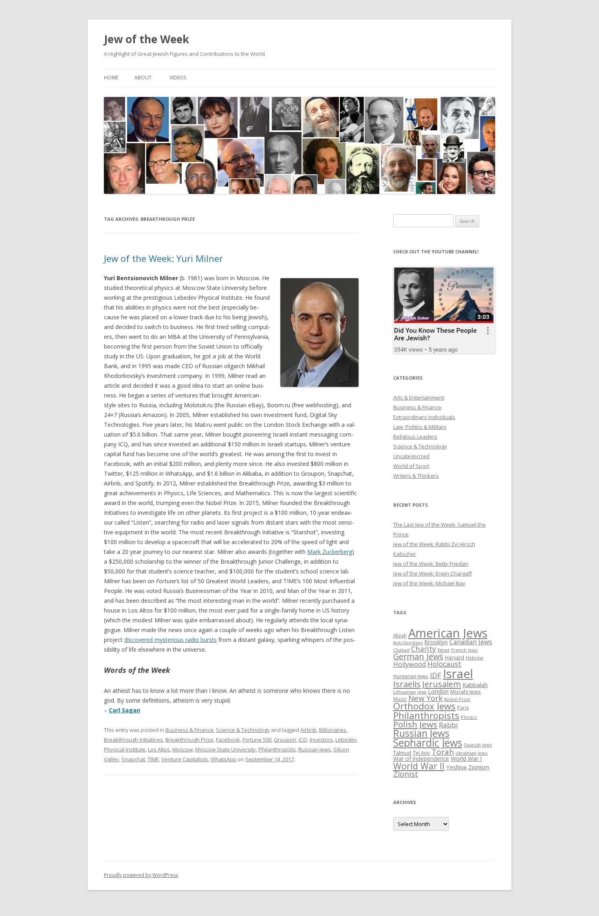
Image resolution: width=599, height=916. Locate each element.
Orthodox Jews (424, 706)
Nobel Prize (457, 699)
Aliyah (400, 635)
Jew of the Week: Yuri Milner (163, 258)
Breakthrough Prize (189, 739)
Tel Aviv (421, 752)
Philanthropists (277, 749)
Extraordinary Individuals (424, 417)
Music (400, 699)
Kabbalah (475, 685)
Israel (458, 674)
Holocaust (444, 664)
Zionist (405, 774)
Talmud (402, 752)
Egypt (443, 650)
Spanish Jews (478, 745)
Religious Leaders (415, 436)
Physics (469, 717)
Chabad (401, 650)
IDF (435, 675)
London (438, 691)
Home (111, 77)
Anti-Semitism (408, 643)
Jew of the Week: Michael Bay (429, 583)
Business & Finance (189, 730)
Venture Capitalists (184, 759)
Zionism (478, 767)
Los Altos (159, 749)
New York (425, 698)
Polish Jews (415, 724)
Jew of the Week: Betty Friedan (430, 563)
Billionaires (332, 730)
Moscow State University (225, 749)
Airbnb (308, 730)
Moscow (182, 749)
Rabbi (448, 724)
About (143, 77)
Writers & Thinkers (416, 475)
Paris (463, 707)
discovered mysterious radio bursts (170, 640)
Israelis (407, 684)
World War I (466, 758)
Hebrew (474, 658)
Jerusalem (441, 684)
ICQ (303, 739)
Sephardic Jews (427, 742)
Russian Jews (314, 749)
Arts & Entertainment (418, 397)
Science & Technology (243, 730)
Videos (178, 77)
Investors (321, 739)
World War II (419, 766)
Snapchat (133, 759)
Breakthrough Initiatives (133, 739)
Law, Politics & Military (420, 427)
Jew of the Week (146, 39)
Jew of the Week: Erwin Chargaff (432, 573)
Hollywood (409, 664)
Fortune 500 (256, 739)
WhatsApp (223, 759)
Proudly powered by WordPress (141, 875)
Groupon (285, 739)
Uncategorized (411, 456)
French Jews (464, 650)
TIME (153, 759)
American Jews (447, 633)
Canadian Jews (470, 641)
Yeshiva (456, 767)
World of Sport (411, 466)
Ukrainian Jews (471, 753)
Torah (443, 752)
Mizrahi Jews (465, 691)
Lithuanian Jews (409, 692)
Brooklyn (436, 642)
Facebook (228, 739)
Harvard (454, 657)
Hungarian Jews (410, 676)
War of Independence (421, 758)
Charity (423, 649)
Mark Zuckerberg (329, 552)
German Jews (418, 656)
